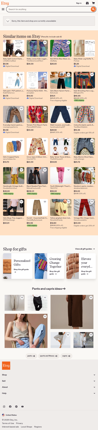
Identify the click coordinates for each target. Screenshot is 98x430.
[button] (9, 415)
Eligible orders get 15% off (84, 133)
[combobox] (48, 9)
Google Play (30, 401)
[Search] (93, 9)
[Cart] (93, 3)
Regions (38, 427)
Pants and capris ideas (47, 288)
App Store (10, 401)
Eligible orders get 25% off (84, 226)
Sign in (79, 3)
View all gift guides (83, 249)
